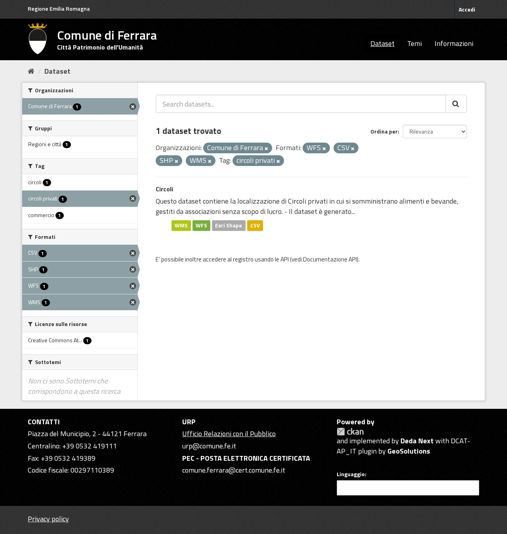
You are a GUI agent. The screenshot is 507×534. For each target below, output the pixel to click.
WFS (201, 225)
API (284, 259)
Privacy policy (48, 518)
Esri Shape (228, 225)
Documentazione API (330, 259)
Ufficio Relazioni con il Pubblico (229, 433)
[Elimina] (266, 148)
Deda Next (417, 440)
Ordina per (384, 131)
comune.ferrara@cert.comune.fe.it (233, 470)
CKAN (350, 431)
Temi (414, 43)
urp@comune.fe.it (209, 446)
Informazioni (454, 43)
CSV (255, 225)
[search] (456, 104)
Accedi (467, 9)
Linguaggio (351, 474)
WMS (181, 225)
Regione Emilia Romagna (59, 8)
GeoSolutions (408, 451)
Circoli (164, 189)
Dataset (382, 43)
